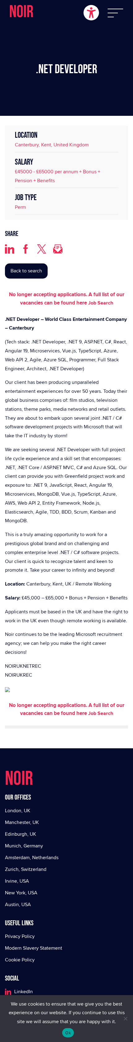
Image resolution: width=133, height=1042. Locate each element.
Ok (68, 1032)
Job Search (100, 302)
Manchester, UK (22, 822)
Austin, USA (18, 904)
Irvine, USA (17, 880)
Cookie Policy (20, 959)
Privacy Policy (20, 936)
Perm (20, 207)
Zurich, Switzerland (25, 869)
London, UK (17, 810)
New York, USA (21, 892)
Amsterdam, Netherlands (31, 857)
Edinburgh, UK (20, 834)
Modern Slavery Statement (33, 948)
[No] (125, 1018)
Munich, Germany (24, 845)
